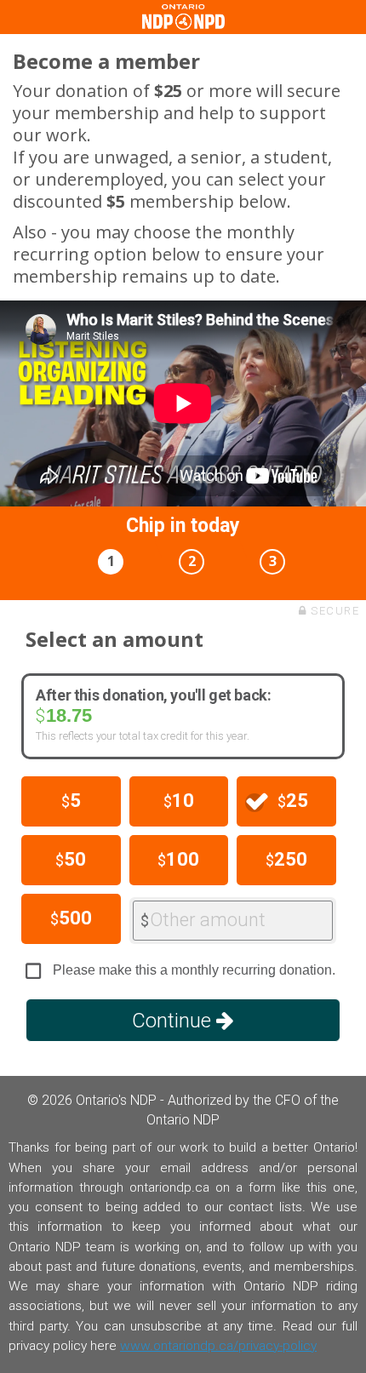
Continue (174, 1021)
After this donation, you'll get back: (154, 695)
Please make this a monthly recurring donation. (194, 970)
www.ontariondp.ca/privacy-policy (218, 1345)
